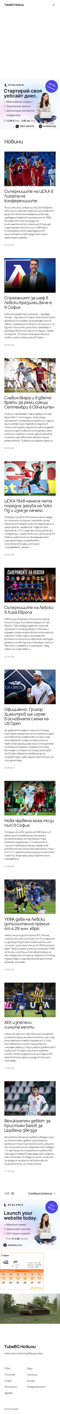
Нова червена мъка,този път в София (29, 823)
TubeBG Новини (14, 5)
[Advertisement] (30, 45)
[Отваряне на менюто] (54, 5)
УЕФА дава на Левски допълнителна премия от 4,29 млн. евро (27, 924)
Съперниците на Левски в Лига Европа (28, 610)
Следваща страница (42, 1193)
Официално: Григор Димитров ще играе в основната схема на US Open (26, 716)
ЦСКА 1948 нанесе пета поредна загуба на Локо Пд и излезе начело (28, 506)
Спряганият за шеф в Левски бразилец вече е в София (28, 303)
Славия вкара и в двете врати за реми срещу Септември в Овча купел (29, 402)
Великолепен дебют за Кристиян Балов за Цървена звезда (27, 1125)
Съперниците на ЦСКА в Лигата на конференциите (28, 196)
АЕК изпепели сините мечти (19, 1024)
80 (12, 1193)
